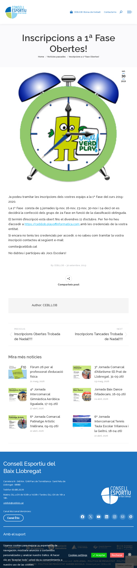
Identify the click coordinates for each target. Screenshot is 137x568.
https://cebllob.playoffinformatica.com (52, 224)
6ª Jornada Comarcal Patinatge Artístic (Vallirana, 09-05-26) (45, 421)
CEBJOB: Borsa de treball (87, 12)
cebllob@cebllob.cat (13, 502)
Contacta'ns (110, 12)
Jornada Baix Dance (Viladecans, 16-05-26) (110, 392)
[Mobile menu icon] (130, 12)
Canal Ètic (13, 518)
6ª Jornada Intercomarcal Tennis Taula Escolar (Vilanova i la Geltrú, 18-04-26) (111, 424)
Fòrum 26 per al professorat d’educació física (46, 371)
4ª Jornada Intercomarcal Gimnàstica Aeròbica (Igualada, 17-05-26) (44, 396)
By (57, 265)
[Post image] (17, 372)
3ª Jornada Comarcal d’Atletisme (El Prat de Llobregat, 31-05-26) (110, 371)
